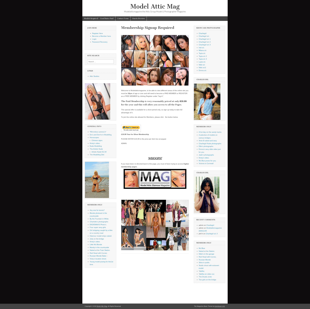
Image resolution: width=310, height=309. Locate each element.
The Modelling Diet (97, 155)
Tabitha (201, 271)
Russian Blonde (205, 260)
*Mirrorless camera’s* (98, 132)
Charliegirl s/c (204, 36)
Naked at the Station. (207, 251)
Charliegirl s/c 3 (205, 45)
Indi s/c (201, 48)
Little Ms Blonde (96, 244)
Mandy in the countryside (99, 247)
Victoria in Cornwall (206, 163)
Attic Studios (94, 76)
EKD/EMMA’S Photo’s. (98, 225)
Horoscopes (94, 137)
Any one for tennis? (97, 210)
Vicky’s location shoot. (98, 259)
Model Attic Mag (155, 6)
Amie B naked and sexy (208, 141)
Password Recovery (99, 42)
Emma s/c (202, 70)
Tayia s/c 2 (203, 56)
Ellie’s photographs (206, 146)
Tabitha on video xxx (206, 274)
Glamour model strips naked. (101, 236)
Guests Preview (138, 19)
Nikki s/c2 (202, 67)
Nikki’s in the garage (206, 254)
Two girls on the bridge (207, 280)
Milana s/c (202, 50)
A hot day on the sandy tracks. (210, 132)
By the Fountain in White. (99, 219)
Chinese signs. (97, 140)
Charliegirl (202, 33)
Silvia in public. (204, 262)
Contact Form (122, 19)
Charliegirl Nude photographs (210, 143)
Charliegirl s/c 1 (205, 39)
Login (94, 39)
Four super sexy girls (98, 227)
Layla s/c (202, 62)
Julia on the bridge (97, 239)
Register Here (97, 33)
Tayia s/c (202, 53)
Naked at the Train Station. (100, 250)
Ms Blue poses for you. (207, 161)
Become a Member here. (101, 36)
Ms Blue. (202, 248)
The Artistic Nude (96, 149)
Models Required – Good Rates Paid (98, 19)
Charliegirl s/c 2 (205, 42)
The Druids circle (205, 277)
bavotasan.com (220, 306)
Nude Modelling (96, 146)
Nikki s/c (202, 65)
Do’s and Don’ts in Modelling (101, 135)
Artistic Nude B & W (99, 152)
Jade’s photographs (206, 155)
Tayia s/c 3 (203, 59)
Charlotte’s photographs (99, 222)
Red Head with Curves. (98, 253)
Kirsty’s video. (95, 143)
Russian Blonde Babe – (99, 256)
